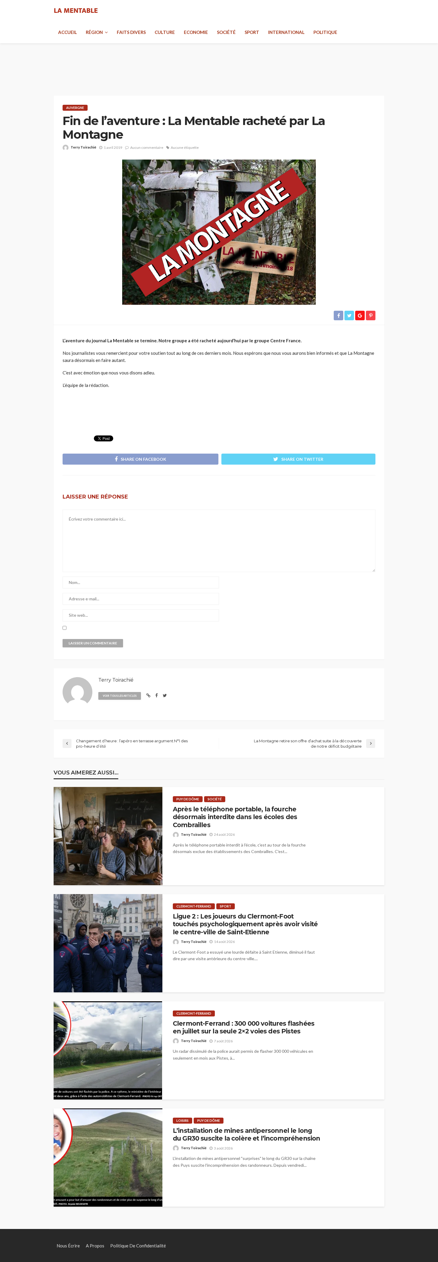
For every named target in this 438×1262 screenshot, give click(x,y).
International (286, 32)
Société (226, 32)
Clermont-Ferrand (193, 906)
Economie (196, 32)
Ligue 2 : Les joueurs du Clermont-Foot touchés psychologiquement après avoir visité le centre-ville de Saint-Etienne (245, 924)
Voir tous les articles (119, 695)
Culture (165, 32)
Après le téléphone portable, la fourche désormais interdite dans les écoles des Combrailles (235, 817)
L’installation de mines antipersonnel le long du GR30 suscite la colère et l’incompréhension (246, 1134)
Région (94, 32)
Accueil (67, 32)
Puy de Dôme (187, 799)
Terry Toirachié (83, 147)
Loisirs (182, 1120)
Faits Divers (131, 32)
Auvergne (75, 108)
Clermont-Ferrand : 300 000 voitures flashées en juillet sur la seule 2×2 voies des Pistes (243, 1027)
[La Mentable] (76, 10)
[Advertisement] (219, 62)
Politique (325, 32)
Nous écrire (68, 1245)
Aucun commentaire (146, 147)
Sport (252, 32)
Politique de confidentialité (138, 1245)
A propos (95, 1245)
